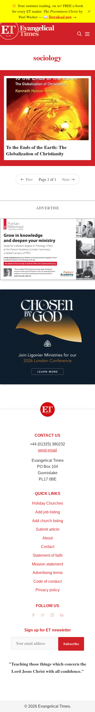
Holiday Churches (47, 503)
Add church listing (47, 521)
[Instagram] (52, 615)
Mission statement (47, 564)
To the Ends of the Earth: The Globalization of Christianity (36, 150)
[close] (89, 11)
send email (47, 450)
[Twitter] (43, 615)
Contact (47, 547)
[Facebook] (33, 615)
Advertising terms (48, 573)
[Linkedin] (62, 615)
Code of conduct (47, 581)
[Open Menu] (87, 34)
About (47, 538)
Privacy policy (48, 590)
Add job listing (47, 512)
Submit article (47, 529)
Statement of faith (48, 555)
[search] (79, 34)
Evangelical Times (54, 706)
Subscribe (71, 643)
